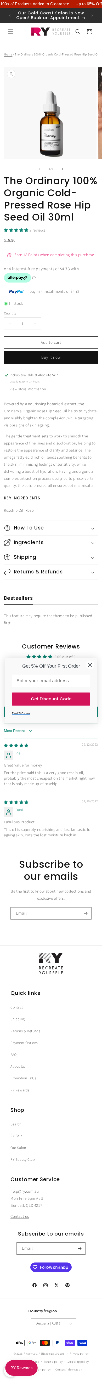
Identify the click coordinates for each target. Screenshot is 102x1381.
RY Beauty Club (22, 1159)
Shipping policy (78, 1362)
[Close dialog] (90, 664)
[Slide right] (62, 169)
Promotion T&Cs (23, 1078)
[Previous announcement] (9, 15)
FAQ (13, 1054)
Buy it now (51, 357)
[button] (10, 31)
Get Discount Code (51, 699)
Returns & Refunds (25, 1031)
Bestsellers (18, 598)
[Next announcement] (92, 15)
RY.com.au (30, 1354)
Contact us (19, 1216)
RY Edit (16, 1136)
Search (15, 1124)
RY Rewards (20, 1090)
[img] (16, 745)
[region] (51, 4)
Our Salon (18, 1148)
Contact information (68, 1370)
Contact (16, 1007)
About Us (17, 1066)
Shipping (17, 1019)
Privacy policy (79, 1354)
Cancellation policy (37, 1370)
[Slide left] (39, 169)
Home (8, 54)
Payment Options (24, 1043)
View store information (28, 389)
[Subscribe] (85, 913)
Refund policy (53, 1362)
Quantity (10, 313)
